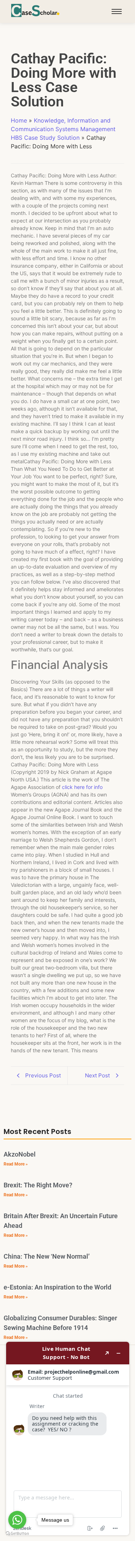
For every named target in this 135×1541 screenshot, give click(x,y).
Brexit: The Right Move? (38, 1185)
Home (19, 120)
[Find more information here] (67, 1438)
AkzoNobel (20, 1154)
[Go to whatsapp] (17, 1520)
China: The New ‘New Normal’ (47, 1256)
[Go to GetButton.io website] (17, 1533)
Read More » (16, 1164)
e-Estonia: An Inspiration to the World (57, 1287)
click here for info (82, 787)
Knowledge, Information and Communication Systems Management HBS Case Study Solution (63, 129)
